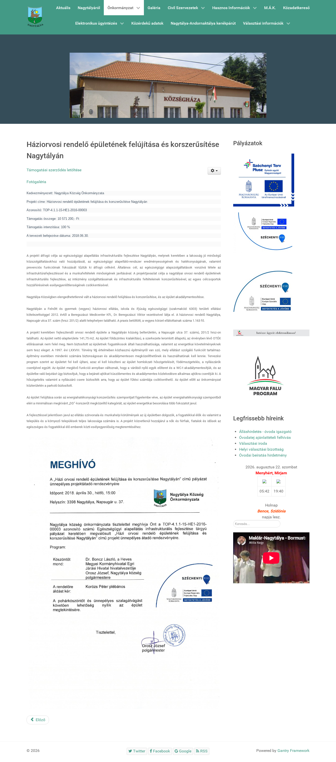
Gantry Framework (293, 750)
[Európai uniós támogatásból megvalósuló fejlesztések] (262, 232)
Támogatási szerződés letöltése (54, 170)
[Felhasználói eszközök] (214, 171)
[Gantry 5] (35, 17)
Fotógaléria (36, 181)
